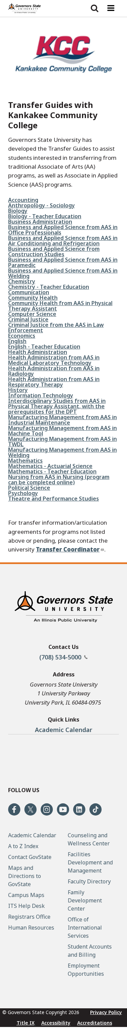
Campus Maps (26, 895)
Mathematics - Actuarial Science (50, 466)
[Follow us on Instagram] (47, 809)
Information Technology (40, 395)
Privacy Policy (106, 1012)
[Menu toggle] (111, 8)
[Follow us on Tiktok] (95, 809)
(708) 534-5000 (61, 657)
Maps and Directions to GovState (24, 876)
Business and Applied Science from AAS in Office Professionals (63, 229)
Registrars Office (29, 916)
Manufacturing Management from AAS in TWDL (62, 441)
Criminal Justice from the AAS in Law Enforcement (56, 327)
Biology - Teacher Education (44, 216)
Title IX (26, 1023)
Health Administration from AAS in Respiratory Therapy (54, 381)
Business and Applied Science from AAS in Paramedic (63, 262)
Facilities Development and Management (90, 862)
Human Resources (31, 927)
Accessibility (55, 1023)
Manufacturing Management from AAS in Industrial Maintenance (62, 419)
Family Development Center (85, 900)
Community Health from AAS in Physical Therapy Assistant (60, 305)
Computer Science (32, 314)
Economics (21, 335)
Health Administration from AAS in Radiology (54, 371)
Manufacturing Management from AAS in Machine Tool (62, 430)
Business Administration (40, 221)
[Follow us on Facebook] (14, 809)
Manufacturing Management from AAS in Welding (62, 452)
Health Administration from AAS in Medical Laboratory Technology (54, 360)
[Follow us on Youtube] (63, 809)
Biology (17, 210)
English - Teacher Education (44, 346)
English (17, 341)
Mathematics (25, 460)
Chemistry (21, 281)
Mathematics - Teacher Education (52, 471)
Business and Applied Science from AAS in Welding (63, 273)
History (18, 390)
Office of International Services (85, 927)
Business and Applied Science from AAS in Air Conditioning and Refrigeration (63, 240)
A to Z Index (23, 846)
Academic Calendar (63, 730)
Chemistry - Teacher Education (48, 287)
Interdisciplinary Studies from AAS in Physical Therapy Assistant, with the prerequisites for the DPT (57, 406)
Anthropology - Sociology (41, 205)
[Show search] (94, 8)
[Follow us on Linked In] (79, 809)
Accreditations (94, 1023)
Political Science (29, 487)
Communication (28, 292)
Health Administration (37, 352)
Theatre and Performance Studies (53, 498)
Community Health (33, 297)
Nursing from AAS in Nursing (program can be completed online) (58, 479)
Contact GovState (29, 857)
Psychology (23, 493)
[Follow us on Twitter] (30, 809)
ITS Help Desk (26, 906)
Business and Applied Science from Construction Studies (54, 251)
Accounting (23, 200)
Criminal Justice (28, 319)
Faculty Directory (89, 881)
